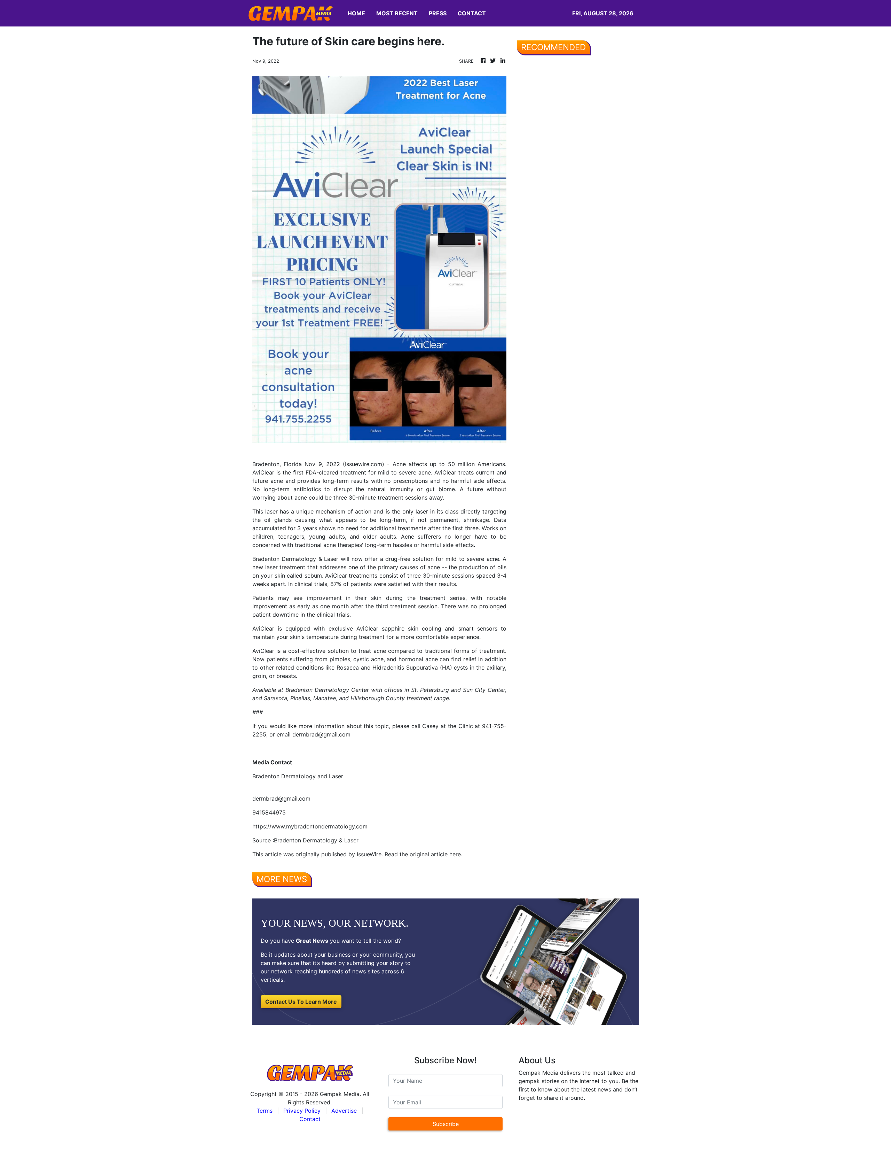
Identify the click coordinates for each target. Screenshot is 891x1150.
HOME (356, 13)
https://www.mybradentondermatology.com (310, 826)
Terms (265, 1110)
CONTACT (472, 13)
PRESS (438, 13)
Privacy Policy (302, 1110)
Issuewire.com (363, 464)
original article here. (436, 854)
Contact (310, 1119)
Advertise (344, 1110)
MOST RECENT (397, 13)
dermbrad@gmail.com (281, 798)
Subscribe (446, 1123)
